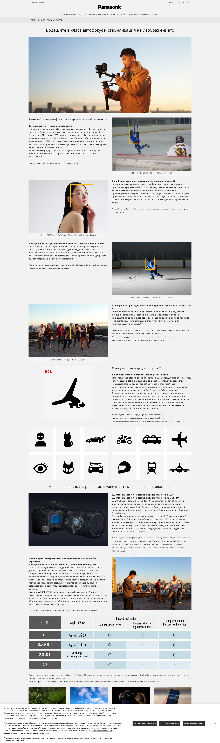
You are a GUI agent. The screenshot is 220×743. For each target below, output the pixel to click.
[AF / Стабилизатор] (110, 642)
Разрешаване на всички (193, 723)
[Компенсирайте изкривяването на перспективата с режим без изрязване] (151, 583)
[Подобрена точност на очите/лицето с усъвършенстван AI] (68, 209)
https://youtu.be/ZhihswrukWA (66, 610)
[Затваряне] (216, 723)
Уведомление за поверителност (17, 733)
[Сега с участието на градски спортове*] (68, 392)
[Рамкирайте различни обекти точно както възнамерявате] (68, 453)
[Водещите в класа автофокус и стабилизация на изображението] (110, 75)
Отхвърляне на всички (170, 723)
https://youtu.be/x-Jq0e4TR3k (87, 610)
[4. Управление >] (131, 688)
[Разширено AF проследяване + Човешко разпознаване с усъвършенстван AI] (68, 333)
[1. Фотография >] (47, 688)
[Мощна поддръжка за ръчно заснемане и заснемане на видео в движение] (68, 519)
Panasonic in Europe (38, 3)
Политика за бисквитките (102, 730)
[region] (110, 723)
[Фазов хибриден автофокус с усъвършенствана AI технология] (151, 146)
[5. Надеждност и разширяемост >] (172, 688)
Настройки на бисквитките (145, 723)
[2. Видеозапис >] (89, 688)
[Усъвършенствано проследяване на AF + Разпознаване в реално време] (151, 271)
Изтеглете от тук (72, 163)
